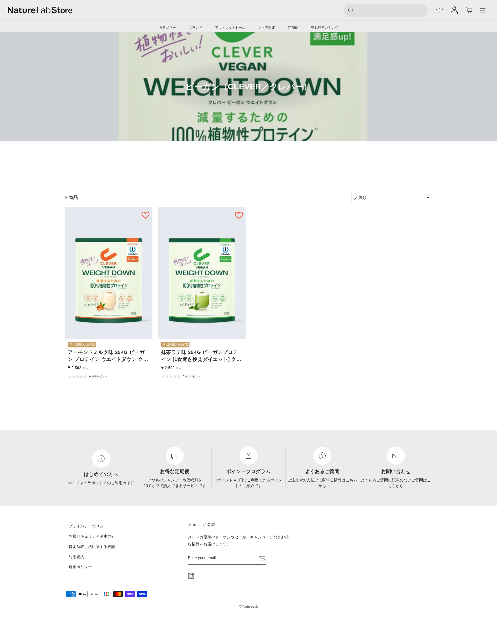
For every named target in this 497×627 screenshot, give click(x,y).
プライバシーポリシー (88, 526)
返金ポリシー (80, 567)
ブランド (195, 28)
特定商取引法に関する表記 (92, 546)
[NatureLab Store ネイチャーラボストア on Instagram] (191, 575)
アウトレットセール (230, 28)
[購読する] (262, 558)
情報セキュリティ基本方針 (92, 536)
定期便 (293, 28)
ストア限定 (266, 28)
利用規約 (76, 556)
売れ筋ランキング (324, 28)
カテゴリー (167, 28)
